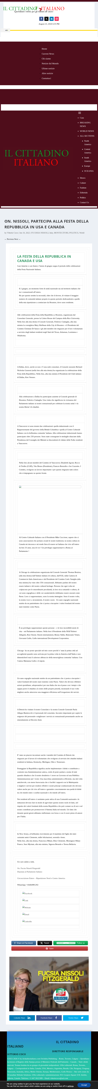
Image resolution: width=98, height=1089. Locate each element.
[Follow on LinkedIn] (52, 19)
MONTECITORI (61, 233)
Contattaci (46, 78)
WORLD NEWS (87, 131)
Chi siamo (46, 58)
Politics (83, 198)
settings (70, 1086)
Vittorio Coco (12, 233)
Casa (82, 118)
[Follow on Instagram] (57, 19)
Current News (48, 54)
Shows (82, 178)
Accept (84, 1085)
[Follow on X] (46, 19)
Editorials (84, 193)
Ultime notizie (48, 68)
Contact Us (84, 202)
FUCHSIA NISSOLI (39, 233)
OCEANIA (89, 171)
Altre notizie (47, 73)
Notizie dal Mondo (50, 63)
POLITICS (73, 233)
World (81, 233)
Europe (87, 166)
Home (44, 49)
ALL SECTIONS (87, 136)
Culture (83, 183)
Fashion (83, 188)
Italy (51, 233)
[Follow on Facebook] (41, 19)
